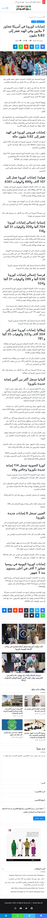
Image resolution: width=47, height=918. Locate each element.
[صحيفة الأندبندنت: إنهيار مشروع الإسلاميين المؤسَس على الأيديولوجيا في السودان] (34, 725)
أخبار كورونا (32, 17)
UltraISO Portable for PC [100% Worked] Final (27, 892)
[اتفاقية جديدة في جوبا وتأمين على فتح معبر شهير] (12, 724)
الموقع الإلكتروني (40, 800)
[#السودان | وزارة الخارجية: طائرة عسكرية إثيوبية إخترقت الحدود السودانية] (12, 701)
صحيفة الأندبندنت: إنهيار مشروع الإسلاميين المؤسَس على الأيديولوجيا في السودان (35, 735)
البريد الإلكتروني (39, 791)
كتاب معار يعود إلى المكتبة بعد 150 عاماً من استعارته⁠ (26, 879)
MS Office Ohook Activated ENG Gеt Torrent (27, 888)
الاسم (42, 783)
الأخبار (33, 22)
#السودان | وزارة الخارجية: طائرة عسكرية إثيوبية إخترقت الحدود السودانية (13, 711)
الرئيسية (40, 17)
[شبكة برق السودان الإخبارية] (23, 8)
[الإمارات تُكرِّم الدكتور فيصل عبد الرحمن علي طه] (34, 701)
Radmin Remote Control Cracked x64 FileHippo (26, 875)
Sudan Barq (37, 903)
